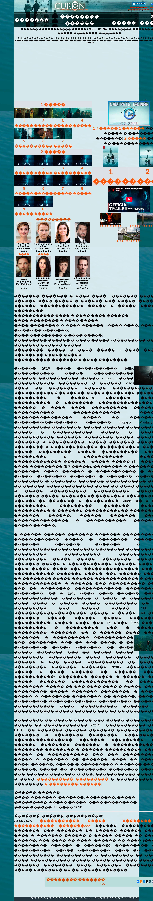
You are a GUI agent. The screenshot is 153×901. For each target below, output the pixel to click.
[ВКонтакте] (138, 881)
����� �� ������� (129, 241)
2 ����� (53, 151)
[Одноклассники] (141, 881)
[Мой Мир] (144, 881)
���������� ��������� (72, 779)
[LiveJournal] (150, 881)
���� (23, 254)
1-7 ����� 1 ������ (119, 128)
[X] (147, 881)
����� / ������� (110, 226)
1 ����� (53, 104)
